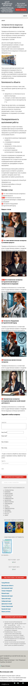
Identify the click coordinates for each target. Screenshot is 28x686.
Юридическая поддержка (14, 477)
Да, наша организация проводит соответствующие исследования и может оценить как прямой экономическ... (15, 643)
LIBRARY (3, 20)
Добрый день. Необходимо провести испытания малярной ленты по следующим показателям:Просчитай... (14, 638)
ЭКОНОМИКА (7, 510)
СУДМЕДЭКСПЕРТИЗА (9, 508)
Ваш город (4, 448)
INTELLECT (6, 513)
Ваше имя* (4, 436)
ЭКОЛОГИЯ (7, 507)
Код (5, 422)
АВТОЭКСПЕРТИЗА (8, 495)
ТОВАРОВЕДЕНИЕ (8, 503)
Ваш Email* (4, 432)
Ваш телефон (4, 442)
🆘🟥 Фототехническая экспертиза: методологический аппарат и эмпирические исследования (13, 199)
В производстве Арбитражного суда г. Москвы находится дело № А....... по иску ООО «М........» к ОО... (15, 623)
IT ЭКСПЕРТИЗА (7, 497)
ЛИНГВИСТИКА (7, 512)
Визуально (3, 422)
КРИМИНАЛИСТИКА (8, 498)
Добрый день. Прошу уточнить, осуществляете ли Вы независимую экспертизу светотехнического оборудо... (14, 633)
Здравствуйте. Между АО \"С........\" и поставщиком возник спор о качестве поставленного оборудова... (14, 628)
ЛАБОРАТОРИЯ (7, 500)
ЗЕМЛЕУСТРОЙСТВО (9, 502)
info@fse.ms (21, 7)
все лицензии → (5, 555)
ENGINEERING (7, 492)
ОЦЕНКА (6, 505)
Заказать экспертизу (21, 10)
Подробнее (16, 681)
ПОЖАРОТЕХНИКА (8, 493)
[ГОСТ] (14, 562)
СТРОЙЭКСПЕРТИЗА (9, 490)
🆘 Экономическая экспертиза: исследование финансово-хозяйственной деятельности (13, 401)
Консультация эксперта (14, 617)
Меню (25, 16)
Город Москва (5, 582)
